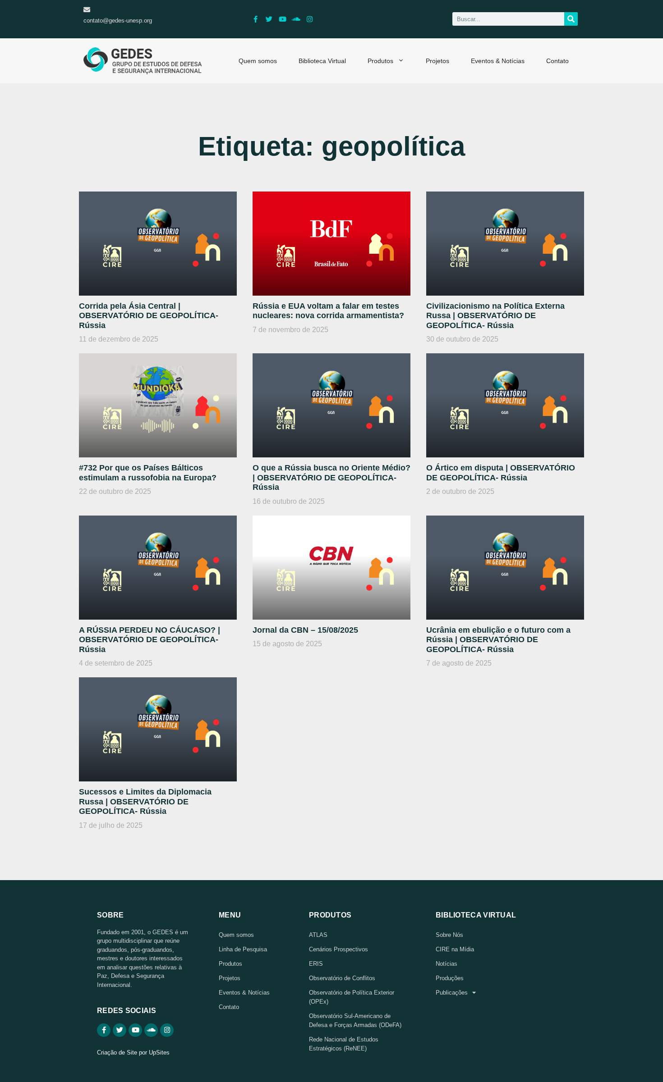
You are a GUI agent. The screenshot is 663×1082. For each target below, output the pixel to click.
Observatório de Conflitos (342, 978)
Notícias (446, 963)
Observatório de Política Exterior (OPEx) (351, 997)
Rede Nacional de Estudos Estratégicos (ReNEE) (343, 1044)
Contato (557, 60)
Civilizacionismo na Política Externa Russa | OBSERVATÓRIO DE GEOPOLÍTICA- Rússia (495, 315)
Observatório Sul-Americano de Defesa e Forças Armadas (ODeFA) (355, 1020)
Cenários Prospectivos (338, 949)
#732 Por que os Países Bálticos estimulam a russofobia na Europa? (147, 472)
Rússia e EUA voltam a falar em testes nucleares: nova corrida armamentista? (328, 310)
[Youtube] (283, 19)
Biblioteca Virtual (322, 60)
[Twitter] (269, 19)
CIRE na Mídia (455, 949)
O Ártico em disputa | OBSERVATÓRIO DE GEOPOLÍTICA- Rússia (500, 472)
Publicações (452, 992)
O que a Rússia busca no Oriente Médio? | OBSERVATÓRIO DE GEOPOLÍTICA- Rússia (331, 477)
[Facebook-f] (255, 19)
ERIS (316, 963)
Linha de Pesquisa (243, 949)
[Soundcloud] (296, 19)
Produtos (380, 60)
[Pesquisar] (571, 19)
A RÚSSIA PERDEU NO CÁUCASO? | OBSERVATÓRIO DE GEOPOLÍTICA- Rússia (149, 639)
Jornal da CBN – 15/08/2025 (305, 630)
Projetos (437, 60)
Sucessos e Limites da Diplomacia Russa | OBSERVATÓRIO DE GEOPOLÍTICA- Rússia (145, 801)
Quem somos (258, 60)
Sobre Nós (449, 934)
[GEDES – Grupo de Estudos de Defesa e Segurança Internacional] (143, 61)
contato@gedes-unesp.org (117, 20)
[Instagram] (310, 19)
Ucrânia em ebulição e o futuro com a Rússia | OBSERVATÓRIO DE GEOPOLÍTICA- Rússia (498, 639)
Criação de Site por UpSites (133, 1052)
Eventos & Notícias (498, 60)
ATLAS (318, 934)
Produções (450, 978)
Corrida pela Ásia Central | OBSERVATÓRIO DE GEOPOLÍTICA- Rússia (148, 315)
